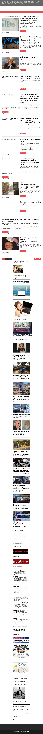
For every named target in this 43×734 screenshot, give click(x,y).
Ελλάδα (35, 166)
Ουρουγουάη (24, 167)
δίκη (23, 23)
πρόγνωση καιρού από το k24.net (21, 672)
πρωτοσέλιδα (19, 657)
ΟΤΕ (24, 43)
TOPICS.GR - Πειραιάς (18, 576)
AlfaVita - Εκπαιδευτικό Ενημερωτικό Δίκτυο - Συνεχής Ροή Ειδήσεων (20, 570)
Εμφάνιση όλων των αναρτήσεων (29, 16)
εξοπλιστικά (39, 104)
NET (21, 22)
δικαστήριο (21, 23)
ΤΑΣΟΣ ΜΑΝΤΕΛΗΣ (25, 206)
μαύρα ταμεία (27, 23)
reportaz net (23, 186)
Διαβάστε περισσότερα (5, 32)
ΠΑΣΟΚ (21, 206)
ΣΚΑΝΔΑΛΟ (35, 187)
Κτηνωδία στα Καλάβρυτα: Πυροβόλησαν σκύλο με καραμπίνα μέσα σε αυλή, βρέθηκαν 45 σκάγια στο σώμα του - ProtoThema (21, 603)
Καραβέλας (38, 42)
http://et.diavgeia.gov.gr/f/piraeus (19, 681)
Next (9, 258)
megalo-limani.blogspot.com (19, 610)
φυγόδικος (27, 167)
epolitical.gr (16, 618)
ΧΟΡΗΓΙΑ (3, 224)
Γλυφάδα (34, 80)
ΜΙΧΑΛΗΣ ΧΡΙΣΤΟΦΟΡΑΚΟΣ (28, 187)
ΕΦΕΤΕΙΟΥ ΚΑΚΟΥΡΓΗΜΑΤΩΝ (23, 223)
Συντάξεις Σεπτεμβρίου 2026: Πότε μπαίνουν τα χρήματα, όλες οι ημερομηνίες (21, 416)
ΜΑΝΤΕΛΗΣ (30, 223)
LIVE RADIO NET (17, 586)
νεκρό (36, 80)
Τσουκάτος (27, 43)
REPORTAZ (23, 241)
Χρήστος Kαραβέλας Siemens (33, 167)
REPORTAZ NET (16, 594)
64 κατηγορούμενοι (37, 124)
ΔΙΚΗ (17, 223)
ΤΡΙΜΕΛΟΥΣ (37, 223)
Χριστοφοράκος (31, 43)
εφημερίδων (23, 657)
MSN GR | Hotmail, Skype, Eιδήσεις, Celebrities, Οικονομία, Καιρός (20, 630)
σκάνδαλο (22, 144)
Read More (23, 70)
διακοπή (36, 22)
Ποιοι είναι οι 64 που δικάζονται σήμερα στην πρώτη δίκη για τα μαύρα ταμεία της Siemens (30, 39)
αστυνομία (35, 104)
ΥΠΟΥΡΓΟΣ (31, 206)
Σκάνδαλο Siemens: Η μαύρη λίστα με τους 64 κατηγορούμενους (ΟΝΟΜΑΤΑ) (30, 120)
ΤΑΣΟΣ (33, 223)
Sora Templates (19, 731)
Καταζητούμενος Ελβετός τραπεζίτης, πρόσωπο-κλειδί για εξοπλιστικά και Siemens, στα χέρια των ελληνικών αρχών (29, 98)
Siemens (30, 23)
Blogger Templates (26, 731)
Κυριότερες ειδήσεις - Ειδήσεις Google (21, 601)
